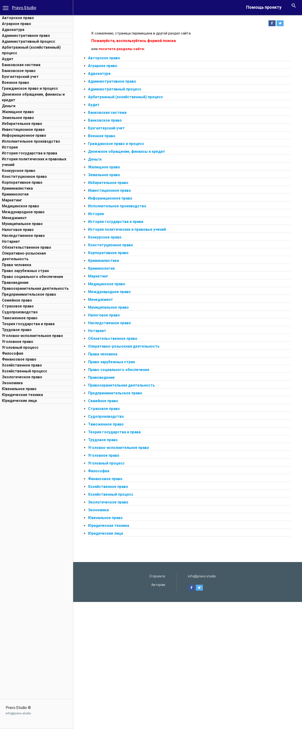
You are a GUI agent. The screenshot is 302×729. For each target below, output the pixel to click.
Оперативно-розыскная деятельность (123, 346)
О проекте (157, 576)
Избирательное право (22, 123)
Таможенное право (20, 318)
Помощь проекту (263, 7)
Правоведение (15, 282)
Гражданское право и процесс (30, 88)
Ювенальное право (19, 389)
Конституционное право (24, 176)
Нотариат (11, 241)
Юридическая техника (22, 394)
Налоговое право (18, 229)
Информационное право (24, 135)
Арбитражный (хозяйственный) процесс (125, 97)
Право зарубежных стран (25, 271)
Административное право (26, 35)
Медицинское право (20, 206)
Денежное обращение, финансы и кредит (126, 151)
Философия (12, 353)
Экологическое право (22, 377)
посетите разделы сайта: (122, 49)
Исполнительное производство (31, 141)
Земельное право (18, 117)
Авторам (158, 585)
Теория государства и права (28, 324)
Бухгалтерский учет (20, 76)
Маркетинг (12, 200)
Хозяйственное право (22, 365)
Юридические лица (19, 400)
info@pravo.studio (18, 713)
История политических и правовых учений (127, 229)
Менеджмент (14, 218)
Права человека (16, 265)
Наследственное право (23, 235)
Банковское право (19, 70)
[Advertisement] (36, 477)
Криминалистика (17, 188)
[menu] (5, 7)
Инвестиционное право (23, 129)
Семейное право (17, 300)
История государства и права (29, 153)
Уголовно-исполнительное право (32, 335)
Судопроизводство (20, 312)
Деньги (8, 106)
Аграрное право (16, 23)
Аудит (7, 59)
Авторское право (18, 18)
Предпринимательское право (29, 294)
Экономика (12, 383)
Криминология (15, 194)
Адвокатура (13, 29)
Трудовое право (17, 330)
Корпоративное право (22, 182)
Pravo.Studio (24, 7)
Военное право (15, 82)
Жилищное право (18, 112)
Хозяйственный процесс (24, 371)
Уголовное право (17, 341)
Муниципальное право (22, 224)
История (10, 147)
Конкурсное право (18, 170)
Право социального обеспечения (32, 276)
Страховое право (18, 306)
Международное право (23, 212)
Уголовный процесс (20, 347)
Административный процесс (28, 41)
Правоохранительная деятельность (35, 288)
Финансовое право (19, 359)
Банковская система (21, 65)
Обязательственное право (26, 247)
